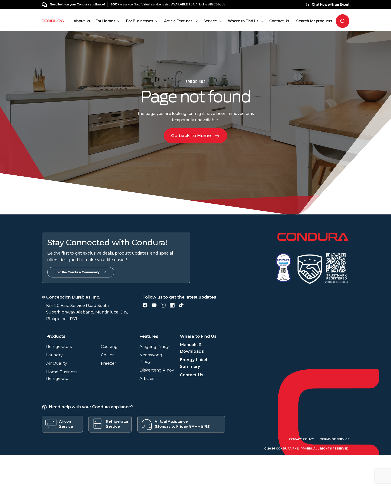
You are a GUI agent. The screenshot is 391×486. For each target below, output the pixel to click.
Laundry (54, 354)
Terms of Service (334, 439)
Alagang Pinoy (154, 346)
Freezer (108, 363)
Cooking (109, 346)
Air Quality (56, 363)
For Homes (105, 21)
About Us (82, 21)
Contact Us (279, 21)
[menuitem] (82, 25)
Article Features (178, 21)
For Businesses (139, 21)
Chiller (107, 354)
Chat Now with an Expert (330, 4)
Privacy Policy (301, 439)
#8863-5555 (216, 4)
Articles (146, 378)
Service (210, 21)
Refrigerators (59, 346)
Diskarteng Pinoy (156, 370)
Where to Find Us (243, 21)
